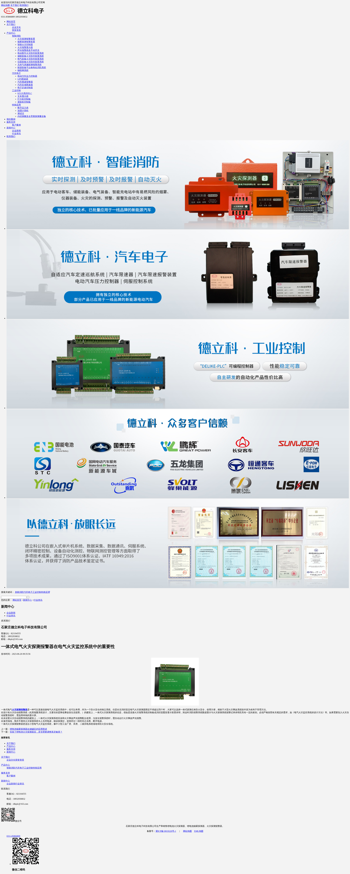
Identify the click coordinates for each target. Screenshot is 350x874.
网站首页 (11, 21)
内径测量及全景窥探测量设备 (32, 116)
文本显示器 (23, 96)
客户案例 (16, 125)
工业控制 (16, 90)
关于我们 (14, 5)
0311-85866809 (13, 836)
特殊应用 (16, 105)
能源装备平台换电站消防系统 (32, 67)
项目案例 (11, 119)
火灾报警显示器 (25, 47)
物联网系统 (23, 70)
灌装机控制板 (24, 102)
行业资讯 (16, 133)
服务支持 (11, 122)
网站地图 (5, 5)
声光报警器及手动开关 (28, 50)
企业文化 (16, 27)
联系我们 (24, 5)
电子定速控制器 (25, 87)
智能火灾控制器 (25, 44)
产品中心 (11, 33)
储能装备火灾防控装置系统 (31, 56)
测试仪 (21, 113)
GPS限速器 (23, 79)
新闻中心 (11, 128)
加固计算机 (23, 110)
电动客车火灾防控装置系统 (31, 53)
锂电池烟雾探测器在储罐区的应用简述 (28, 729)
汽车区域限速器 (25, 85)
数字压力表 (23, 108)
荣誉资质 (16, 30)
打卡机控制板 (24, 99)
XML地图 (198, 831)
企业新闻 (16, 130)
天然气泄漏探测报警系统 (30, 64)
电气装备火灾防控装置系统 (31, 59)
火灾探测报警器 (19, 709)
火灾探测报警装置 (26, 39)
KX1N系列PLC (25, 93)
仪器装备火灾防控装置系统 (31, 62)
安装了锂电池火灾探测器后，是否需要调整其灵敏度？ (36, 732)
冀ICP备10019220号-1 (166, 831)
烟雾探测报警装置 (26, 41)
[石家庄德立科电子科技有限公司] (38, 14)
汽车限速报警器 (25, 82)
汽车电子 (16, 73)
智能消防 (16, 36)
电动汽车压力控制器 (27, 76)
